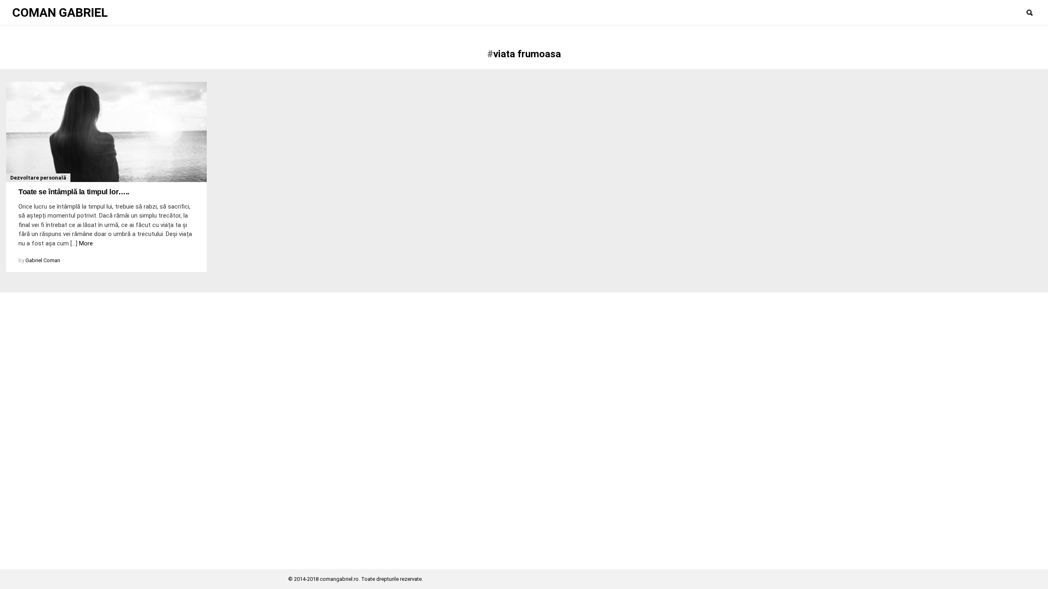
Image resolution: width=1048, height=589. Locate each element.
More (86, 243)
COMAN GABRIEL (60, 12)
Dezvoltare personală (38, 178)
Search (1029, 12)
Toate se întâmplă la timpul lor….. (73, 192)
